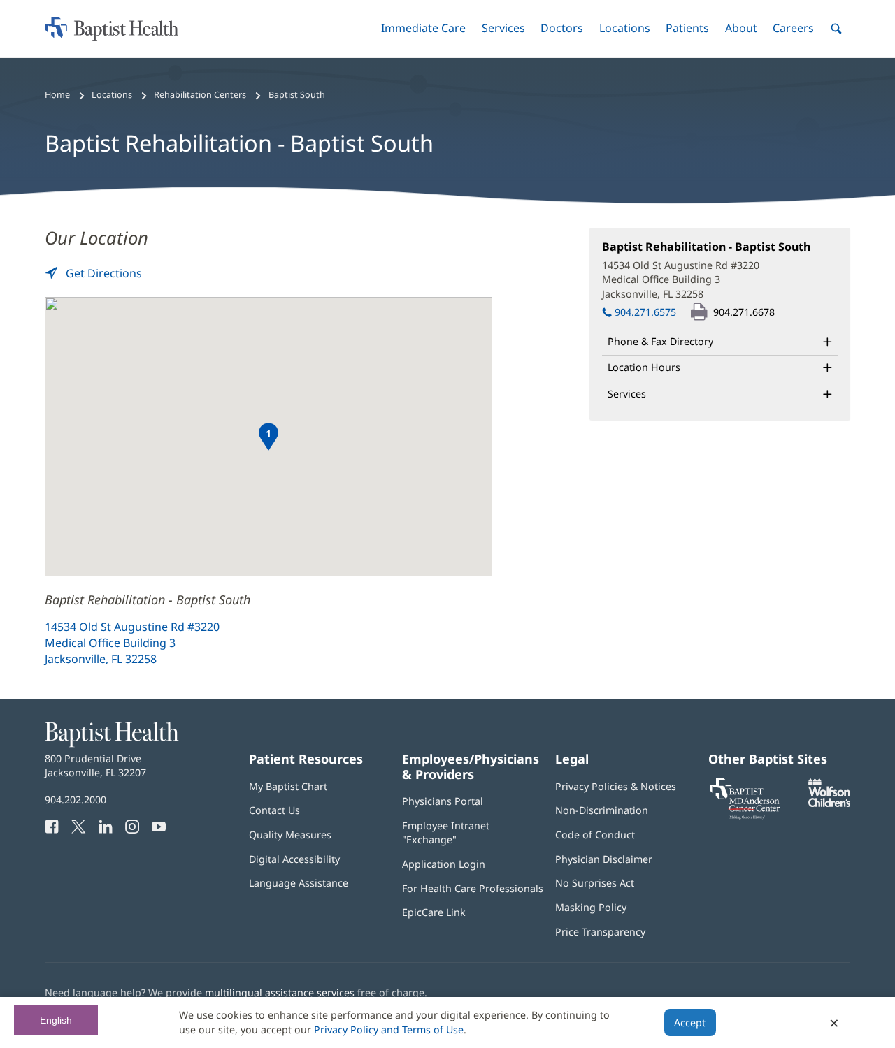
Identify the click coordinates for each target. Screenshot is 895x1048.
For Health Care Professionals (472, 888)
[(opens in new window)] (829, 803)
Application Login (443, 864)
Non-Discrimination (601, 810)
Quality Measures (290, 834)
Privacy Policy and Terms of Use (389, 1029)
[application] (268, 436)
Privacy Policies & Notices (615, 786)
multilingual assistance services (280, 992)
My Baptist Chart (288, 786)
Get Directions (102, 273)
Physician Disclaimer (603, 859)
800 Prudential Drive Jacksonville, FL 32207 (95, 765)
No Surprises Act (594, 882)
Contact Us (274, 810)
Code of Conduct (595, 834)
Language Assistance (298, 882)
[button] (423, 28)
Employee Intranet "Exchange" (445, 832)
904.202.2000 (75, 799)
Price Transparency (600, 931)
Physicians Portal (442, 801)
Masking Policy (590, 907)
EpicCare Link (434, 912)
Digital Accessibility (294, 859)
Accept (690, 1022)
